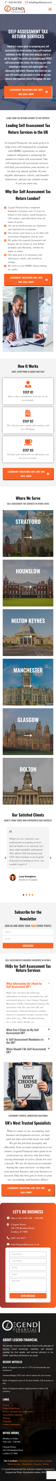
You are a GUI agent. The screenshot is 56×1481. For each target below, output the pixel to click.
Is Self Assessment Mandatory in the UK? (24, 1041)
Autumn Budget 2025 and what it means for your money (27, 1375)
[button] (50, 9)
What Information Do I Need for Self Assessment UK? (24, 985)
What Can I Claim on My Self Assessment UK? (22, 1031)
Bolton (46, 1464)
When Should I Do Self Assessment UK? (26, 1050)
